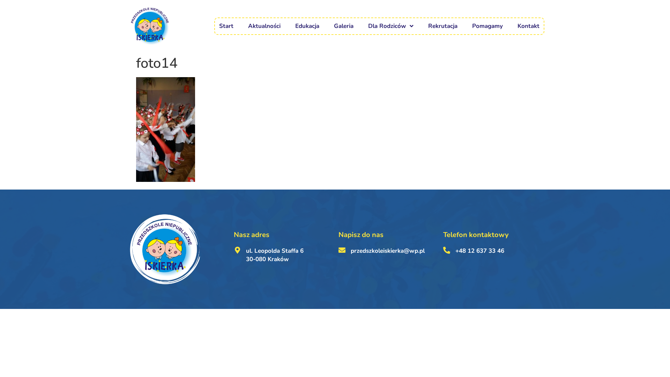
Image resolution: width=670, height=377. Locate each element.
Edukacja (307, 26)
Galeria (343, 26)
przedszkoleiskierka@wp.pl (388, 251)
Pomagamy (487, 26)
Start (226, 26)
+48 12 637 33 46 (479, 251)
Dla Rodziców (387, 26)
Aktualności (264, 26)
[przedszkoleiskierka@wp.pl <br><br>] (341, 250)
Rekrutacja (442, 26)
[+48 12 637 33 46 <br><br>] (446, 250)
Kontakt (528, 26)
